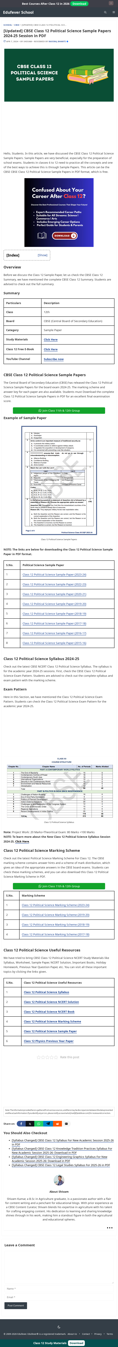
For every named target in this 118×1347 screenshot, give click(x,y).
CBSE (17, 25)
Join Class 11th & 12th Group (61, 410)
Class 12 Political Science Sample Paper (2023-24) (54, 574)
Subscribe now (54, 359)
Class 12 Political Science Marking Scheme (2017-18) (55, 934)
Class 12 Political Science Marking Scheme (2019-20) (55, 915)
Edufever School (18, 12)
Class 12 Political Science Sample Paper (50, 1031)
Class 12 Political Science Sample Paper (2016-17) (54, 633)
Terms (110, 1333)
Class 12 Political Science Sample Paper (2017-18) (54, 623)
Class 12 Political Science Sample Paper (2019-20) (54, 604)
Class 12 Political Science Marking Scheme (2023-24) (55, 905)
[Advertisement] (59, 128)
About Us (72, 1333)
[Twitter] (30, 1124)
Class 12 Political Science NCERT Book (49, 1011)
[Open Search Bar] (105, 12)
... (109, 1225)
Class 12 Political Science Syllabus (46, 992)
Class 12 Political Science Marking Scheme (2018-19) (55, 924)
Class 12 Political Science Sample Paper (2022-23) (54, 584)
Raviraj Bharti (57, 41)
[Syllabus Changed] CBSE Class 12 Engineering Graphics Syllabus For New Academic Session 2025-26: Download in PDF (59, 1159)
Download (79, 4)
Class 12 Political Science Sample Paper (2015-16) (54, 643)
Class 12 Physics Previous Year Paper (49, 1041)
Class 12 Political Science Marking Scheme (52, 1021)
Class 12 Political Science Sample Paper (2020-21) (54, 594)
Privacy (98, 1333)
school (8, 25)
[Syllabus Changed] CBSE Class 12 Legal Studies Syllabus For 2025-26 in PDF (61, 1165)
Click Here (51, 339)
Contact (86, 1333)
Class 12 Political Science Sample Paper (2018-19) (54, 613)
